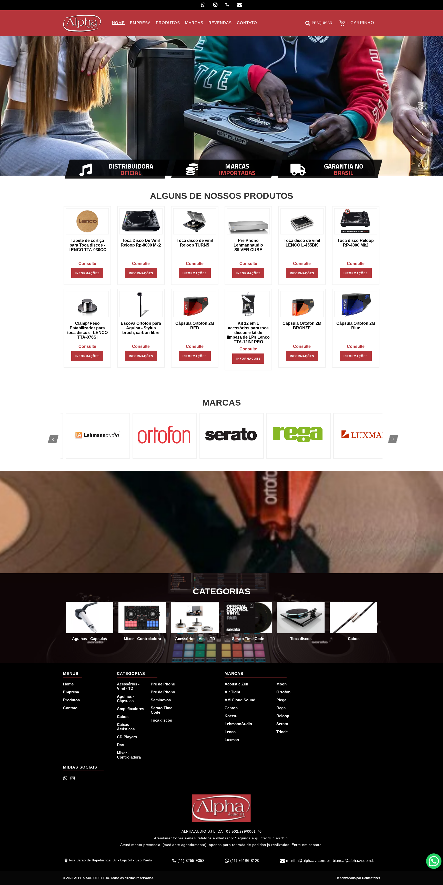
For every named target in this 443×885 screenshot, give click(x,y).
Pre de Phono (163, 692)
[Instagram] (215, 4)
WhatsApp (433, 861)
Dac (120, 745)
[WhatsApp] (203, 4)
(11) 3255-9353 (190, 860)
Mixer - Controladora (129, 755)
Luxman (232, 740)
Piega (281, 700)
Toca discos (161, 720)
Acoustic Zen (236, 684)
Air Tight (232, 692)
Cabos (122, 716)
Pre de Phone (163, 684)
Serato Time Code (161, 710)
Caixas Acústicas (126, 726)
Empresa (71, 692)
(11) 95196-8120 (244, 860)
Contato (70, 708)
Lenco (230, 732)
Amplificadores (130, 708)
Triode (282, 732)
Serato (282, 724)
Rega (281, 708)
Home (68, 684)
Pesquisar (322, 23)
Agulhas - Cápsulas (125, 698)
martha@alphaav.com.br (308, 860)
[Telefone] (227, 4)
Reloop (282, 716)
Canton (231, 708)
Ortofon (283, 692)
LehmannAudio (238, 724)
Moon (281, 684)
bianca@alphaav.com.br (354, 860)
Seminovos (161, 700)
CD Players (127, 737)
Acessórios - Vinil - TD (128, 686)
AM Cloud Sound (240, 700)
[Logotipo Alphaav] (82, 23)
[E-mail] (239, 4)
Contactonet (370, 878)
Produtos (71, 700)
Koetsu (231, 716)
